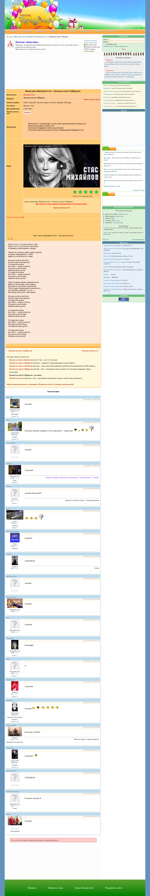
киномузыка (120, 216)
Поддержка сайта (113, 887)
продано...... (107, 274)
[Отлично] (96, 192)
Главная (13, 31)
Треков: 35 (14, 439)
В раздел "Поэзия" (139, 190)
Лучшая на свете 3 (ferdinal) (20, 366)
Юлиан (137, 64)
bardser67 (9, 464)
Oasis (118, 220)
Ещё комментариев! (138, 239)
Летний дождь (118, 222)
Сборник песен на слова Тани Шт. (113, 248)
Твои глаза (107, 180)
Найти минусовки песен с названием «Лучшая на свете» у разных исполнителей (40, 384)
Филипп (132, 64)
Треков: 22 (14, 767)
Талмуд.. (106, 266)
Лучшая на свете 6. (90, 351)
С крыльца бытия (109, 152)
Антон (122, 62)
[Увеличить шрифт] (12, 239)
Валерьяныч (10, 748)
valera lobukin (10, 443)
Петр (117, 64)
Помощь (111, 31)
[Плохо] (80, 192)
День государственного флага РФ (117, 72)
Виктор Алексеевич (12, 531)
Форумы (99, 31)
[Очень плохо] (75, 192)
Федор (126, 64)
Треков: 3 (15, 503)
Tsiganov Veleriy (11, 597)
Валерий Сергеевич (12, 791)
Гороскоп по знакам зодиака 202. (113, 280)
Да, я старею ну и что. (110, 106)
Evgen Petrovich (11, 771)
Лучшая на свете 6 (16, 378)
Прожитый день (108, 163)
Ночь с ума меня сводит (111, 169)
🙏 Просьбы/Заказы (90, 43)
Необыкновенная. (108, 94)
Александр (109, 62)
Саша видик (10, 638)
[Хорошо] (91, 192)
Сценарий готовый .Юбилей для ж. (113, 289)
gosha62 (8, 554)
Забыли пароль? (108, 46)
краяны (8, 814)
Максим (107, 64)
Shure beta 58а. (108, 256)
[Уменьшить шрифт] (9, 239)
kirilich (8, 486)
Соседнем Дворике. (109, 100)
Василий (128, 62)
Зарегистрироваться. (121, 46)
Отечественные (27, 36)
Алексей (116, 62)
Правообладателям (84, 887)
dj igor (8, 509)
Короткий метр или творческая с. (113, 269)
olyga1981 (9, 397)
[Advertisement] (53, 70)
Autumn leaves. (108, 232)
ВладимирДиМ (11, 725)
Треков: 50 (14, 416)
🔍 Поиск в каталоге (90, 40)
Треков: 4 (15, 482)
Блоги (53, 31)
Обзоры (72, 31)
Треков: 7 (15, 655)
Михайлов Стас (42, 36)
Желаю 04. (106, 85)
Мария (113, 64)
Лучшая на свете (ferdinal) (20, 360)
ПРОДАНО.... (107, 277)
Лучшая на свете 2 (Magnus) (21, 363)
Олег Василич (10, 680)
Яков (106, 66)
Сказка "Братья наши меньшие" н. (113, 245)
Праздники (26, 31)
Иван (139, 62)
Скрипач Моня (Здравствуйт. (112, 91)
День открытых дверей (118, 75)
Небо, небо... (107, 158)
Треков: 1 (15, 676)
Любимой (27, 112)
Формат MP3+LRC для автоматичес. (114, 259)
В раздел (106, 239)
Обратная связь (55, 887)
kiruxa (8, 659)
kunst (7, 618)
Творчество (85, 31)
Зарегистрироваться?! (61, 208)
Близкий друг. (107, 88)
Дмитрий (134, 62)
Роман (122, 64)
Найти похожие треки (92, 99)
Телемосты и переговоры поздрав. (113, 286)
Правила (32, 887)
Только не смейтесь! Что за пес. (112, 262)
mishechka (9, 700)
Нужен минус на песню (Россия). (113, 283)
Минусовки (41, 31)
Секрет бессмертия (109, 175)
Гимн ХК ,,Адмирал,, (110, 186)
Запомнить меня (111, 44)
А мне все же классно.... (110, 103)
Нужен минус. (108, 253)
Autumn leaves (123, 214)
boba (7, 420)
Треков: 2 (15, 696)
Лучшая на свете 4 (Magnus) (21, 369)
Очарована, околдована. (110, 227)
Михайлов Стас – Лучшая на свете (38, 146)
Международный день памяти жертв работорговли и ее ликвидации (123, 76)
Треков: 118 (15, 721)
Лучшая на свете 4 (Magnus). (20, 351)
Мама (113, 218)
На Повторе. (107, 97)
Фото (62, 31)
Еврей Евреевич (11, 576)
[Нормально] (86, 192)
